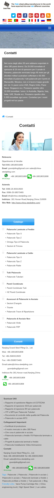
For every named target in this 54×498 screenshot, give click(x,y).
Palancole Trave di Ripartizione (20, 312)
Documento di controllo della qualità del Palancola (27, 415)
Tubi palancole (35, 481)
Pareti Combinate (15, 284)
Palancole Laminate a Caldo (20, 253)
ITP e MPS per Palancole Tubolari (20, 412)
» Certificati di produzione (15, 426)
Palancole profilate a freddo (14, 481)
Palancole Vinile (14, 323)
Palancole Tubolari (15, 277)
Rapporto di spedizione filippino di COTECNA (25, 403)
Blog (45, 481)
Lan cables (41, 487)
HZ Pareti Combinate (16, 292)
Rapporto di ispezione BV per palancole (22, 409)
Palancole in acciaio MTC (16, 418)
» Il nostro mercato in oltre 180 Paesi (20, 429)
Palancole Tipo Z (14, 238)
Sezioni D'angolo (14, 303)
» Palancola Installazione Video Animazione (23, 445)
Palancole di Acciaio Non (18, 319)
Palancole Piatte (14, 265)
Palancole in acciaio (38, 475)
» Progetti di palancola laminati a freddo (21, 442)
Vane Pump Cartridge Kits (27, 484)
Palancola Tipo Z (14, 261)
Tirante (10, 307)
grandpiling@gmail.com (17, 368)
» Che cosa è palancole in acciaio (18, 432)
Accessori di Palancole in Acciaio (22, 299)
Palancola (22, 475)
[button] (4, 229)
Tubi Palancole (14, 272)
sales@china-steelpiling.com (19, 364)
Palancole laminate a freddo (34, 478)
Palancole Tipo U (14, 233)
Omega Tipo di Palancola (18, 242)
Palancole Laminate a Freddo (20, 229)
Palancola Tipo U (14, 257)
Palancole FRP (13, 327)
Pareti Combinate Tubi (16, 288)
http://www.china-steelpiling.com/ (26, 203)
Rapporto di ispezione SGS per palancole (23, 406)
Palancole (12, 475)
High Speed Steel (26, 487)
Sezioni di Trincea (14, 246)
